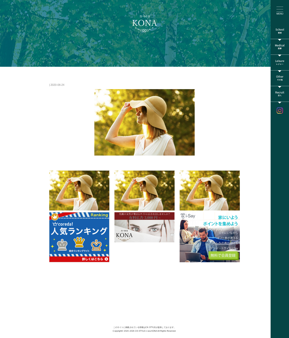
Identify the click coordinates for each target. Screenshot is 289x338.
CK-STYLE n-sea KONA (146, 331)
